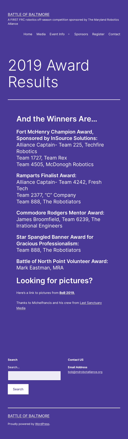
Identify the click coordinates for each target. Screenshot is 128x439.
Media (41, 34)
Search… (14, 367)
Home (28, 34)
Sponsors (81, 34)
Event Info (57, 34)
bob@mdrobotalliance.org (85, 372)
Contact (114, 34)
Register (98, 34)
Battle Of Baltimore (28, 14)
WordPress (42, 424)
